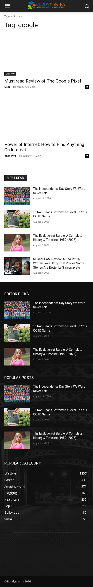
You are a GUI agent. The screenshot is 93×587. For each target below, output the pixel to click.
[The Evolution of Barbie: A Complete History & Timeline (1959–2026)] (17, 242)
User (7, 86)
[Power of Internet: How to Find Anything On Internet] (46, 118)
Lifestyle (10, 73)
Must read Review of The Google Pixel (42, 81)
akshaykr (10, 155)
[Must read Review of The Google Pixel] (46, 54)
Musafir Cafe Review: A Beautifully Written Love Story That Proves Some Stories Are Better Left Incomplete (58, 263)
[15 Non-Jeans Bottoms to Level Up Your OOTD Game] (17, 219)
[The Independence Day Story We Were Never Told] (17, 196)
